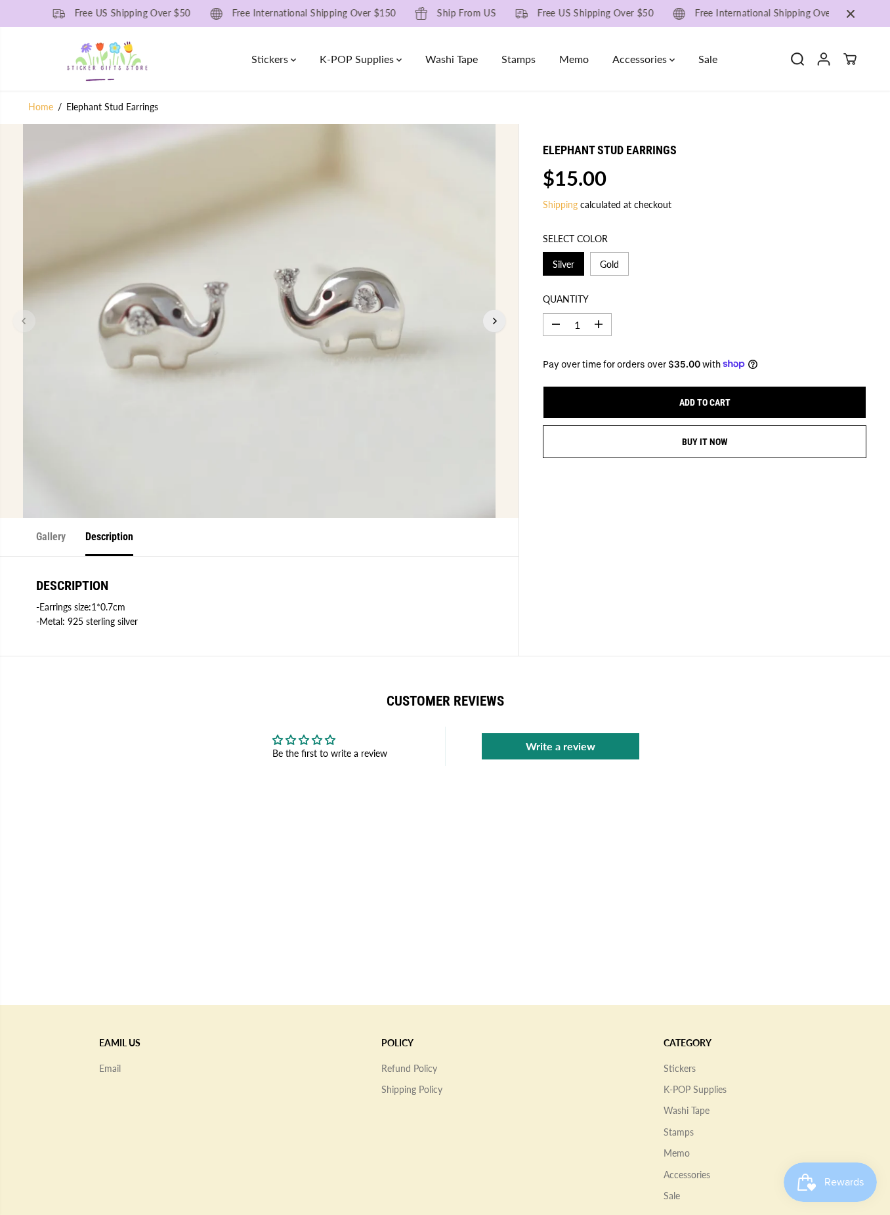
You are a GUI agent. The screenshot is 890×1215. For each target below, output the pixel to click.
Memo (574, 59)
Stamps (518, 59)
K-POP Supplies (358, 59)
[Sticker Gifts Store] (107, 59)
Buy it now (705, 441)
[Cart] (850, 59)
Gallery (51, 536)
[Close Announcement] (850, 14)
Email (110, 1068)
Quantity (566, 299)
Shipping (560, 203)
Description (109, 536)
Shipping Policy (411, 1089)
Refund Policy (409, 1068)
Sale (707, 59)
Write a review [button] (560, 746)
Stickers (271, 59)
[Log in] (824, 59)
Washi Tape (451, 59)
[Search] (797, 59)
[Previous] (24, 321)
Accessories (640, 59)
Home (40, 106)
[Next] (494, 321)
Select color (575, 238)
